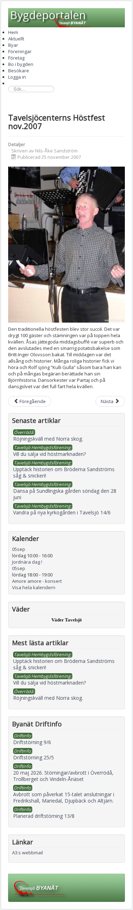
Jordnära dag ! (27, 562)
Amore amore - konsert (37, 581)
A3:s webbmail (27, 852)
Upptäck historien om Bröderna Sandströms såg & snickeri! (64, 664)
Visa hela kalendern (33, 587)
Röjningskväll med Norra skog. (48, 697)
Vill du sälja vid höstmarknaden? (49, 682)
